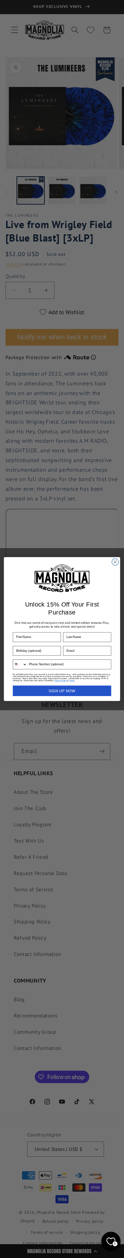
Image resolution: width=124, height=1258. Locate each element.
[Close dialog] (115, 561)
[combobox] (20, 664)
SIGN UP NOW (62, 691)
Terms (71, 680)
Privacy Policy (60, 680)
